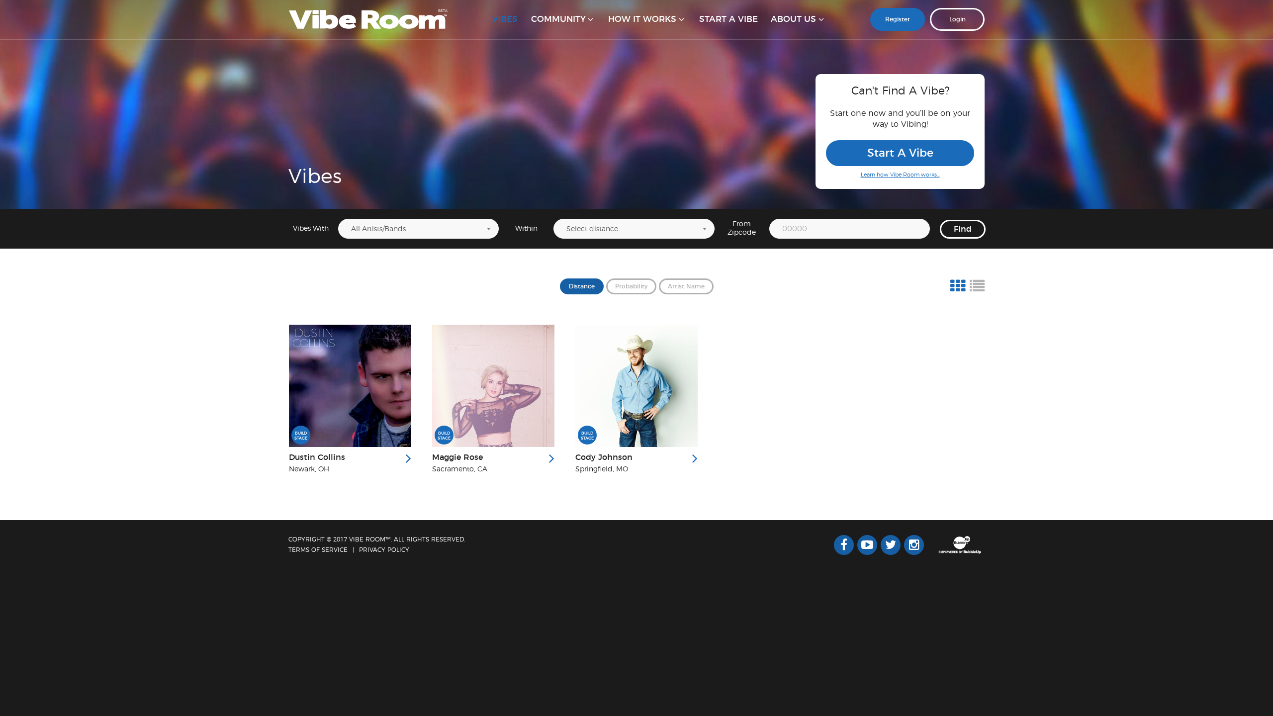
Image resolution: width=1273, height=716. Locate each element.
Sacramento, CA (459, 469)
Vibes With (311, 228)
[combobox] (418, 229)
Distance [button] (582, 286)
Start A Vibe (900, 153)
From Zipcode (741, 228)
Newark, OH (309, 469)
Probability (631, 286)
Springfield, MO (601, 469)
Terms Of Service (318, 550)
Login (957, 19)
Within (526, 228)
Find (963, 229)
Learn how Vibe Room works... (900, 175)
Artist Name (686, 286)
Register (897, 19)
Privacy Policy (384, 550)
